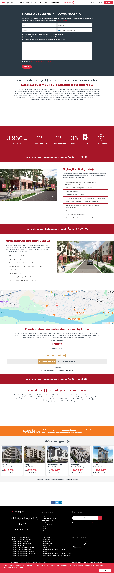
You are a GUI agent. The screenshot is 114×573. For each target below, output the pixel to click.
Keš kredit (44, 547)
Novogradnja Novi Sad (71, 479)
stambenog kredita (69, 430)
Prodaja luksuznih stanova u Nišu (21, 555)
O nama (44, 516)
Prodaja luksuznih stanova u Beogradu (23, 551)
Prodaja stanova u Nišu (18, 545)
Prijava (101, 2)
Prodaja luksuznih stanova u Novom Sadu (23, 553)
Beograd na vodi (47, 543)
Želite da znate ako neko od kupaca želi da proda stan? (40, 37)
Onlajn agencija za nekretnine (51, 518)
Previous (4, 186)
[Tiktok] (31, 518)
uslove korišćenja (35, 61)
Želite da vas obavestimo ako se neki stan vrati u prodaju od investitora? (45, 34)
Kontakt (44, 526)
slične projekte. (62, 20)
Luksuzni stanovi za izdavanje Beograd (22, 547)
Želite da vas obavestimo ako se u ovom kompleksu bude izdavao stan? (45, 39)
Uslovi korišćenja (76, 562)
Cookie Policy (80, 565)
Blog (43, 530)
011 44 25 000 (77, 432)
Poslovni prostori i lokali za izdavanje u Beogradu (56, 555)
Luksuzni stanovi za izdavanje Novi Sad (22, 549)
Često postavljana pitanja (49, 524)
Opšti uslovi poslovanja (96, 562)
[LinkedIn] (61, 503)
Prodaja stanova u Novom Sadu (21, 543)
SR (91, 2)
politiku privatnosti (46, 61)
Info (46, 2)
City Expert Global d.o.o (19, 562)
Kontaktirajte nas (19, 529)
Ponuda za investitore (68, 2)
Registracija (108, 2)
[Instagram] (18, 518)
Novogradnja (37, 2)
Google (112, 323)
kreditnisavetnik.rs (55, 432)
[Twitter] (57, 503)
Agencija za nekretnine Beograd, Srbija (35, 562)
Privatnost (85, 562)
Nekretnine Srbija (47, 537)
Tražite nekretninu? (47, 520)
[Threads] (36, 518)
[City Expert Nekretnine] (8, 3)
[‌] (27, 518)
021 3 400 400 (79, 157)
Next (53, 186)
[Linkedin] (22, 518)
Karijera (44, 528)
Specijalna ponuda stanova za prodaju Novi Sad (56, 553)
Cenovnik (44, 522)
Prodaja (28, 2)
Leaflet (103, 323)
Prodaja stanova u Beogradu (20, 541)
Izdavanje (19, 2)
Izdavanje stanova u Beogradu (20, 537)
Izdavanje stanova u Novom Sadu (21, 539)
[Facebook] (53, 503)
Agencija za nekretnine (48, 539)
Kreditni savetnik (55, 2)
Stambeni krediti (46, 545)
